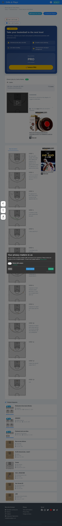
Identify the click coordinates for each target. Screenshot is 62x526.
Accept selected (30, 268)
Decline (10, 268)
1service (15, 264)
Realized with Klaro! (50, 271)
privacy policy (43, 259)
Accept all (51, 268)
